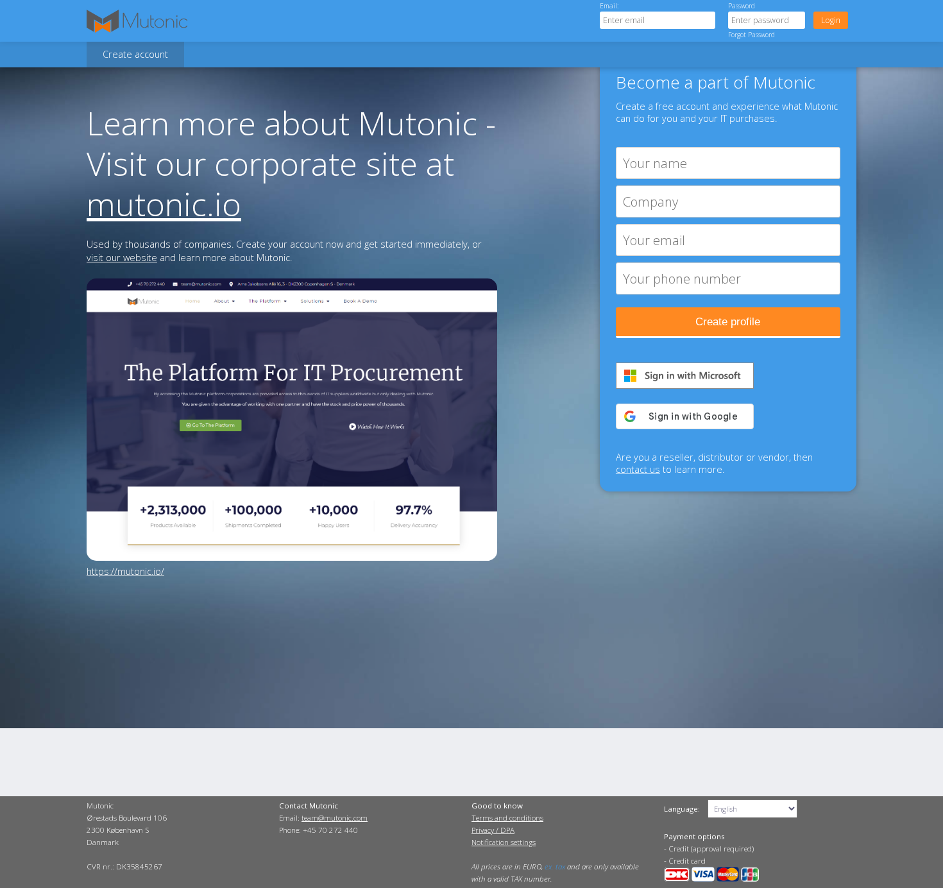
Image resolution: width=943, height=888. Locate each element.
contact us (638, 469)
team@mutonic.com (335, 818)
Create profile (727, 321)
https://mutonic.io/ (125, 571)
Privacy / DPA (492, 830)
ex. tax (555, 866)
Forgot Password (751, 34)
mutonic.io (164, 204)
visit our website (122, 258)
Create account (135, 54)
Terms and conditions (507, 818)
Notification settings (503, 842)
